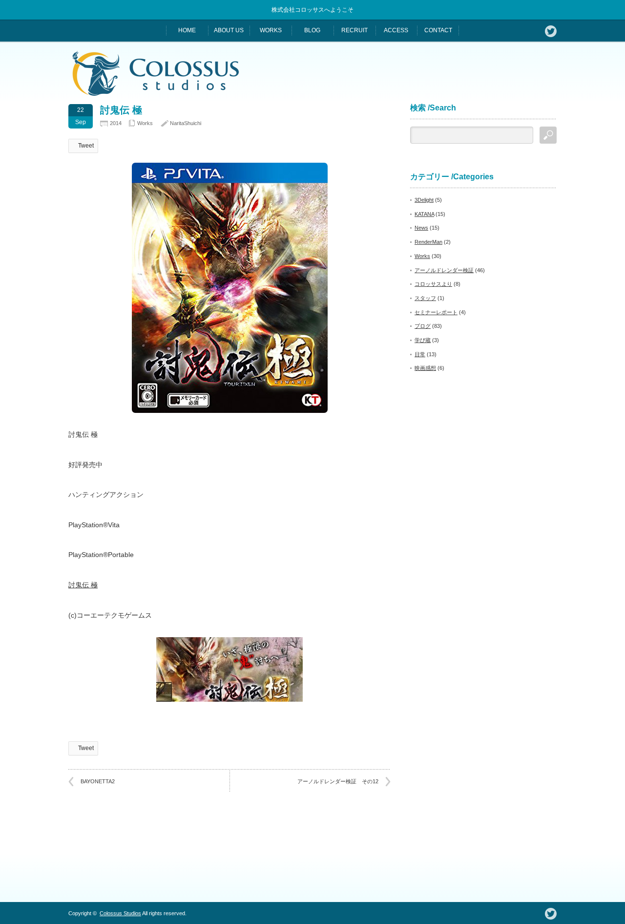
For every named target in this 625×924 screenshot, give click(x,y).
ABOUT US (229, 30)
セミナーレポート (436, 312)
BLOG (312, 30)
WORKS (271, 30)
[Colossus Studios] (155, 93)
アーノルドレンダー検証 (444, 270)
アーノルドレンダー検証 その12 (337, 781)
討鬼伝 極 (83, 585)
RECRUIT (354, 30)
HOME (187, 30)
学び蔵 (423, 340)
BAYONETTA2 (98, 781)
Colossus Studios (120, 913)
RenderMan (428, 242)
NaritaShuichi (185, 123)
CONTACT (438, 30)
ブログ (423, 326)
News (421, 228)
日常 (420, 354)
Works (145, 123)
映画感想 (425, 368)
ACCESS (396, 30)
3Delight (424, 200)
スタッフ (425, 298)
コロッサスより (433, 284)
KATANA (424, 214)
